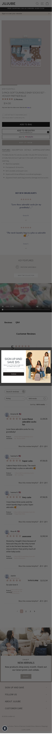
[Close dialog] (49, 352)
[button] (5, 728)
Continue (13, 374)
